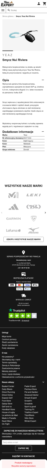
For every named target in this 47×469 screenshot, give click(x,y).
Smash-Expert (30, 397)
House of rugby (8, 412)
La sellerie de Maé (10, 415)
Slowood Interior (31, 394)
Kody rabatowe (8, 348)
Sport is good (30, 406)
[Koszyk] (45, 4)
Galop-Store (7, 403)
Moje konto (6, 336)
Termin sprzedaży (9, 362)
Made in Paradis (9, 418)
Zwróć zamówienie (23, 305)
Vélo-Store (29, 418)
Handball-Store (8, 409)
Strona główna (7, 16)
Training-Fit (29, 409)
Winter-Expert (30, 421)
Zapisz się (23, 448)
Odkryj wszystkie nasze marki (24, 239)
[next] (45, 212)
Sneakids (28, 403)
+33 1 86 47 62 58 (24, 268)
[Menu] (3, 10)
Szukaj (14, 10)
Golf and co (7, 406)
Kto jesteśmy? (8, 356)
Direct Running (8, 392)
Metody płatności (9, 371)
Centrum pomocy (9, 339)
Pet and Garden (31, 392)
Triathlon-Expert (31, 412)
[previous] (1, 212)
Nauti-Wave (7, 421)
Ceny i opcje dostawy (11, 374)
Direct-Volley (7, 394)
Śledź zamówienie (10, 342)
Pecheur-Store (30, 389)
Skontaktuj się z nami (23, 260)
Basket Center (8, 386)
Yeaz (7, 55)
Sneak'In (28, 400)
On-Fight (5, 423)
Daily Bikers (7, 389)
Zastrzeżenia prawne (11, 368)
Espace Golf (7, 397)
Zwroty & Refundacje (11, 365)
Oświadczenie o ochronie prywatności (18, 377)
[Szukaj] (8, 10)
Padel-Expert (30, 386)
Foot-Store (6, 400)
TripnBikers (29, 415)
